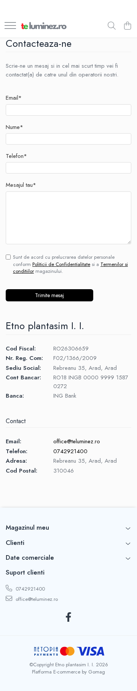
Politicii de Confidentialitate (61, 264)
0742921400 (70, 451)
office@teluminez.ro (76, 441)
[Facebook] (68, 617)
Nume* (14, 127)
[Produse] (10, 26)
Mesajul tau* (21, 185)
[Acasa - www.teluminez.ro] (44, 26)
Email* (14, 98)
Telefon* (16, 156)
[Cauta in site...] (112, 26)
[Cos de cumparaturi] (127, 26)
